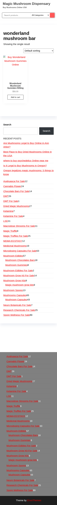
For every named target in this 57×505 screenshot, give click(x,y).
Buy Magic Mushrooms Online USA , (22, 328)
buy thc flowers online (36, 336)
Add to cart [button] (15, 97)
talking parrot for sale (23, 343)
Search (7, 124)
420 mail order (15, 336)
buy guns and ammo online (34, 347)
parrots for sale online (14, 340)
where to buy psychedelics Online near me (25, 160)
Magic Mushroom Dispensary (26, 4)
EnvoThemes (34, 500)
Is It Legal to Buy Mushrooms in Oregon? (25, 165)
